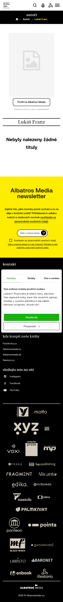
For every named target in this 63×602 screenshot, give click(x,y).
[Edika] (20, 484)
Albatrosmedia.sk (12, 354)
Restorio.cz (8, 360)
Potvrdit (43, 232)
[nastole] (22, 497)
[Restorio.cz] (45, 573)
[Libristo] (18, 560)
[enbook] (21, 573)
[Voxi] (13, 448)
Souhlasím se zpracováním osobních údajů (35, 240)
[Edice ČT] (44, 497)
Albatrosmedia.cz (12, 349)
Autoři (26, 19)
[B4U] (42, 464)
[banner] (6, 5)
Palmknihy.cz (10, 343)
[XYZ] (26, 429)
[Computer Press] (31, 448)
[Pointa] (42, 525)
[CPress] (15, 464)
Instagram (15, 376)
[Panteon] (14, 525)
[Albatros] (22, 412)
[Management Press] (50, 448)
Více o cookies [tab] (51, 278)
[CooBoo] (47, 429)
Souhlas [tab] (11, 278)
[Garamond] (42, 545)
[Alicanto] (47, 474)
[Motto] (40, 412)
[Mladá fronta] (17, 545)
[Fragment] (19, 474)
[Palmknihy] (31, 509)
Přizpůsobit (30, 326)
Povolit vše (31, 317)
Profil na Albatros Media (31, 102)
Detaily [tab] (31, 278)
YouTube (14, 390)
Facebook (15, 383)
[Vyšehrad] (42, 484)
